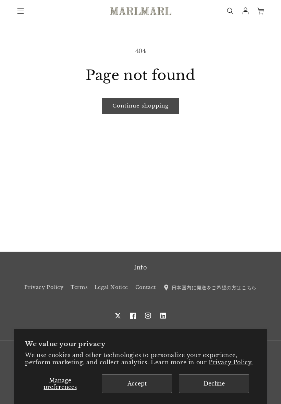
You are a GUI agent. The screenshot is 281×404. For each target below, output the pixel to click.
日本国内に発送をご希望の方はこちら (213, 287)
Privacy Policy (43, 287)
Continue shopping (140, 105)
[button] (20, 10)
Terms (79, 287)
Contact (145, 287)
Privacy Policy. (231, 362)
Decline (214, 383)
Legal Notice (111, 287)
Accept (137, 383)
